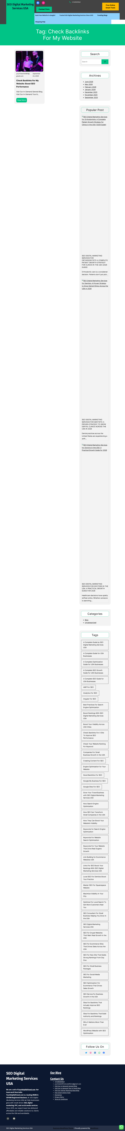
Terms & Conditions (61, 1099)
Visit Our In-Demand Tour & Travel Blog (68, 1088)
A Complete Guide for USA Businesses (93, 654)
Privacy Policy (59, 1097)
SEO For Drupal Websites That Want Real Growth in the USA (94, 935)
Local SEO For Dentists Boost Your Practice (94, 878)
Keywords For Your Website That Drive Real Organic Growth (94, 848)
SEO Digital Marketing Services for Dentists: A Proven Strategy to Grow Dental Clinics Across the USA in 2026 (94, 424)
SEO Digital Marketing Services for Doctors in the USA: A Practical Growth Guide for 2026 (95, 587)
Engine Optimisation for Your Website (94, 768)
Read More (22, 100)
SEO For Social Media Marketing (91, 976)
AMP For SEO (88, 687)
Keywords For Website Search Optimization (92, 839)
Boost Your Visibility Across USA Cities (93, 725)
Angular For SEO (89, 699)
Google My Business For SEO (94, 781)
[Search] (104, 61)
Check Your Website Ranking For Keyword (94, 745)
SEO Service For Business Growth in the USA (93, 995)
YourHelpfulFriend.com (26, 1090)
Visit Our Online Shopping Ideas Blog (67, 1090)
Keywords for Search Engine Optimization (94, 830)
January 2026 (90, 90)
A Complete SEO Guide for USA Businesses (93, 680)
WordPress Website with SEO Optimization (94, 1032)
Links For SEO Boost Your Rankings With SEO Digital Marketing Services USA (93, 868)
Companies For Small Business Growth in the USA (94, 753)
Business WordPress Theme (63, 1128)
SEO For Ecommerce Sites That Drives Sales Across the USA (94, 946)
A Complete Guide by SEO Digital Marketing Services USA (93, 645)
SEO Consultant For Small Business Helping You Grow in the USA (94, 915)
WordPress (94, 1128)
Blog (86, 620)
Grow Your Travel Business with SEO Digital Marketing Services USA (93, 795)
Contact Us (57, 1078)
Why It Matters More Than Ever (93, 1023)
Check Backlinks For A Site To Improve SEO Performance (93, 735)
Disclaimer (58, 1095)
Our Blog (55, 1072)
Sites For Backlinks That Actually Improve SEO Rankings (92, 1005)
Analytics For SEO (90, 693)
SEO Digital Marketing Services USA (91, 925)
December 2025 (91, 92)
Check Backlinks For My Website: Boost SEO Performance (27, 83)
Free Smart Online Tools (62, 1093)
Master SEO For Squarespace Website (94, 886)
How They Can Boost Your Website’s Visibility (93, 822)
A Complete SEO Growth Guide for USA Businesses (93, 671)
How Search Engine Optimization (90, 805)
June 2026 (89, 82)
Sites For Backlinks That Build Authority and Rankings (94, 1015)
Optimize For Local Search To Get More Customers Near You (94, 904)
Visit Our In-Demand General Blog (66, 1086)
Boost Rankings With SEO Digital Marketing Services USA (93, 715)
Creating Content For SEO (93, 761)
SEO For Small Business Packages (92, 967)
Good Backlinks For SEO (92, 775)
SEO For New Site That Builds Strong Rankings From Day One (94, 957)
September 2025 (91, 97)
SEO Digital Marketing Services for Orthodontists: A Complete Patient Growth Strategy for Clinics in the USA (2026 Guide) (95, 261)
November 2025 (91, 95)
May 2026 (89, 84)
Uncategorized (90, 623)
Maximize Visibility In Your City (93, 895)
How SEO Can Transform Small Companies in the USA (94, 813)
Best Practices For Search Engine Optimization (93, 706)
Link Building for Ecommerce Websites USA (94, 858)
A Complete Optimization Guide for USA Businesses (93, 663)
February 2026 (90, 87)
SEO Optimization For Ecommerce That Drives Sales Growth (92, 985)
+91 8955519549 (60, 1082)
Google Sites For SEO (91, 787)
